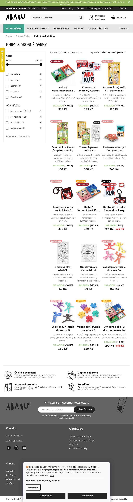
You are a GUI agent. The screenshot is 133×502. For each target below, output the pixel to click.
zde (52, 475)
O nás (63, 8)
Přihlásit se (84, 409)
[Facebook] (8, 447)
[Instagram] (16, 447)
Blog (71, 8)
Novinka (25, 80)
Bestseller (25, 86)
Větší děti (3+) (25, 122)
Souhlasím (87, 495)
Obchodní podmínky (80, 436)
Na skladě (25, 74)
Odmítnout (46, 495)
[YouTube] (24, 447)
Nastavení (33, 487)
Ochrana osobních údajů (82, 440)
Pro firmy (11, 475)
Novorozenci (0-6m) (25, 111)
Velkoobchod (13, 479)
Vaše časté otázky (78, 448)
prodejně (35, 387)
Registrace (100, 19)
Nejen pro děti (25, 128)
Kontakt (108, 8)
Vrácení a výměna (94, 8)
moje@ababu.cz (14, 435)
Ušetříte (25, 91)
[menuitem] (13, 28)
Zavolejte (82, 387)
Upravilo (114, 499)
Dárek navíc (25, 97)
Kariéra (9, 483)
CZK (122, 8)
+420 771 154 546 (14, 441)
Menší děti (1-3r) (25, 117)
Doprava (80, 8)
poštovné (112, 375)
